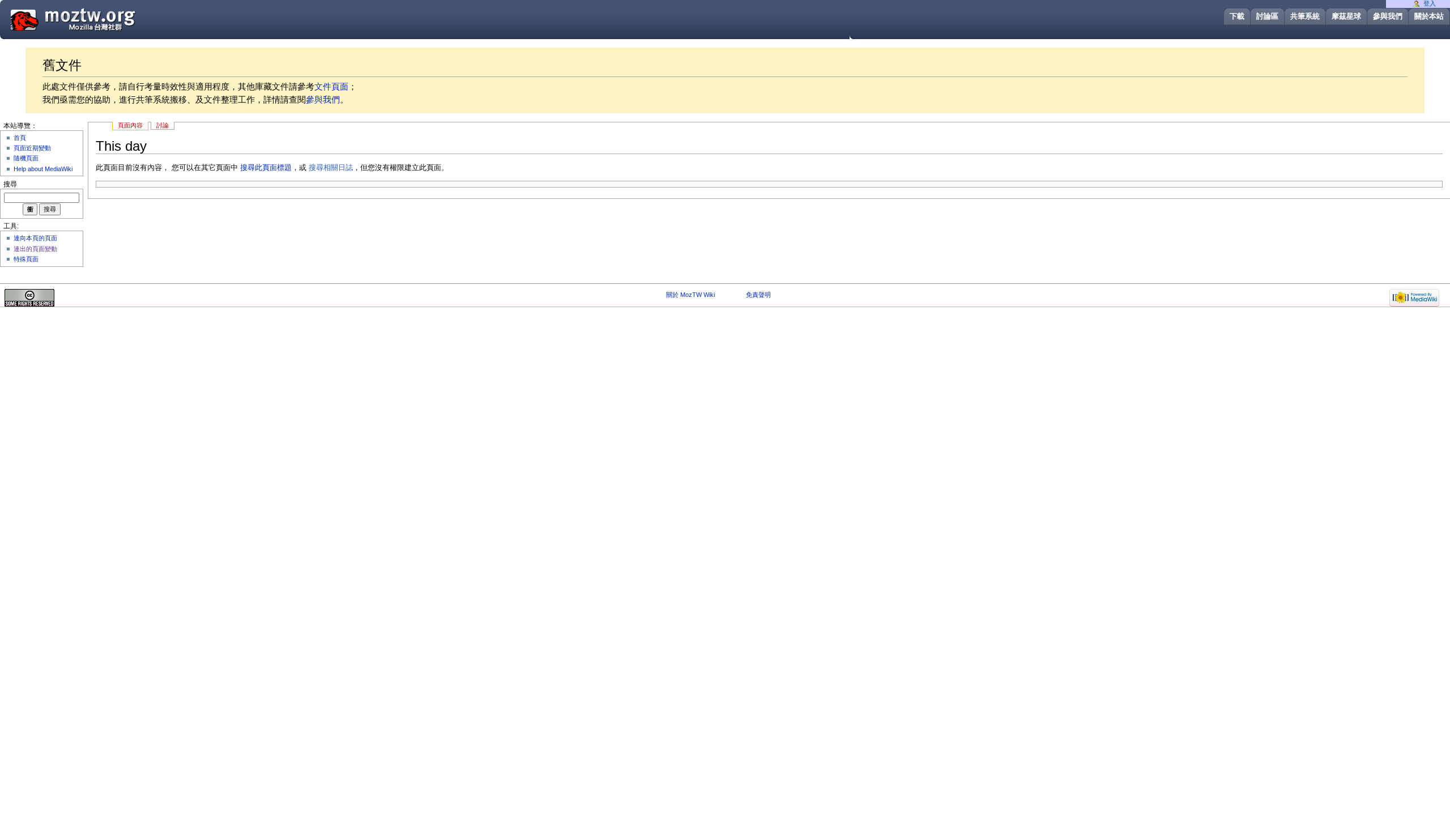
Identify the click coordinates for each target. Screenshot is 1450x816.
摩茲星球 (1346, 16)
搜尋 (10, 184)
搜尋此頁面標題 (266, 168)
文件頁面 (331, 86)
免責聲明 (758, 294)
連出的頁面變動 (35, 248)
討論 (162, 125)
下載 (1237, 16)
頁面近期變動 (32, 147)
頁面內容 (130, 125)
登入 (1429, 3)
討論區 (1267, 16)
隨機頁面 (26, 158)
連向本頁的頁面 (35, 238)
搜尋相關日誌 (331, 168)
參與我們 (1387, 16)
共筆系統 (1305, 16)
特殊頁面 (26, 259)
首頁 (20, 137)
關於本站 (1429, 16)
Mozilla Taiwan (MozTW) (100, 19)
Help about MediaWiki (43, 168)
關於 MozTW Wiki (690, 294)
